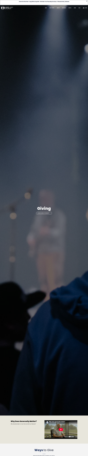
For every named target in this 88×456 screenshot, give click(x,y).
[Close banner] (87, 1)
